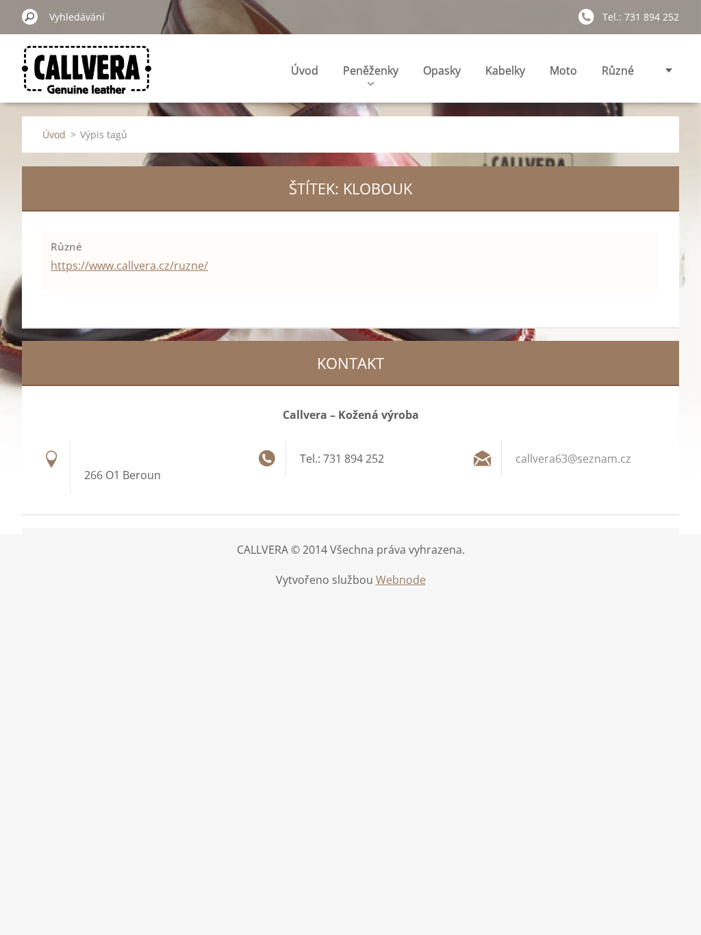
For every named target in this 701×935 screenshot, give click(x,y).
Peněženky (370, 70)
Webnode (401, 579)
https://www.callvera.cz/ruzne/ (129, 265)
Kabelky (505, 70)
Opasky (442, 70)
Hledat (30, 16)
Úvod (304, 70)
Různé (618, 70)
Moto (563, 70)
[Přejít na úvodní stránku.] (86, 77)
